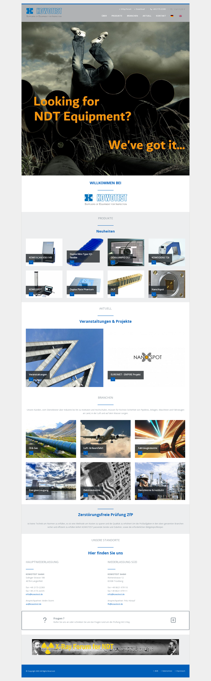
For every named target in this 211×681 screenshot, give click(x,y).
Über (104, 15)
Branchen (132, 15)
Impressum (180, 671)
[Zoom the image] (105, 640)
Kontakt (161, 15)
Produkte (117, 15)
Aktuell (147, 15)
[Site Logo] (44, 13)
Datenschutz (167, 671)
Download (140, 9)
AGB (156, 671)
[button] (171, 9)
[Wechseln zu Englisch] (181, 16)
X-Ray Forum (126, 9)
